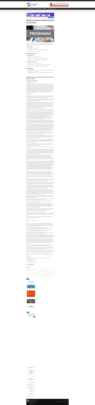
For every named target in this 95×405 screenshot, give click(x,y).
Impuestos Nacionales (30, 8)
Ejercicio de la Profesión (52, 8)
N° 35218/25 (32, 260)
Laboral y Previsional (38, 8)
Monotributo (45, 8)
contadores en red (60, 401)
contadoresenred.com (31, 391)
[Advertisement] (31, 330)
